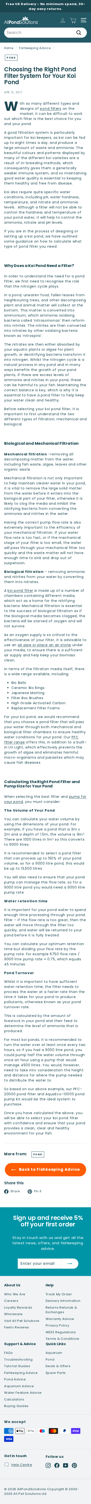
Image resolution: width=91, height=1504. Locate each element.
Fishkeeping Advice (35, 48)
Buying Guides (16, 1406)
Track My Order (59, 1294)
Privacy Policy (57, 1325)
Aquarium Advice (19, 1386)
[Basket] (73, 20)
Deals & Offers (58, 1366)
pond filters (50, 108)
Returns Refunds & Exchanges (61, 1310)
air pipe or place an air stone (44, 645)
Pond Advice (15, 1379)
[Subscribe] (69, 1264)
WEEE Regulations (61, 1332)
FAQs (8, 1352)
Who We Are (14, 1294)
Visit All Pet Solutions (22, 1321)
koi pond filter (20, 590)
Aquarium (54, 1352)
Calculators (14, 1399)
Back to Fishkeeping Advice (49, 1169)
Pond (50, 1359)
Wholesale (13, 1314)
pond (11, 57)
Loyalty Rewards (18, 1307)
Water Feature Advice (23, 1392)
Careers (11, 1300)
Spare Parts (56, 1373)
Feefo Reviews (16, 1327)
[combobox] (45, 33)
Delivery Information (63, 1300)
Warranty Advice (60, 1319)
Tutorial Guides (17, 1366)
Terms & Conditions (63, 1338)
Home (8, 48)
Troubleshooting (18, 1359)
